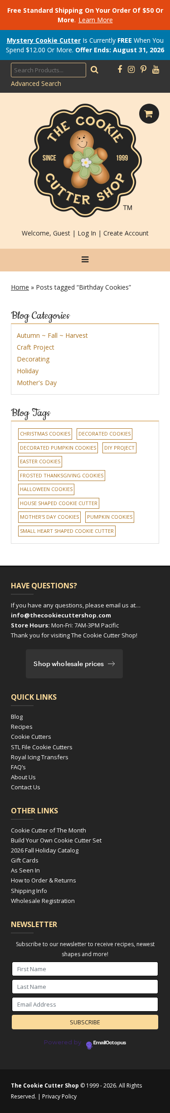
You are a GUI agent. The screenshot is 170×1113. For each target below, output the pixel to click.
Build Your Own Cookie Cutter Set (56, 840)
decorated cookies (104, 433)
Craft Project (35, 347)
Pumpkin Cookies (109, 516)
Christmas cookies (45, 433)
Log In (87, 233)
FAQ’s (18, 767)
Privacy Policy (59, 1096)
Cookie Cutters (31, 736)
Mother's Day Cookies (49, 516)
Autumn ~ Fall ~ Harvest (52, 335)
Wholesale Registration (43, 901)
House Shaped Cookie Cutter (58, 503)
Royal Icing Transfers (39, 757)
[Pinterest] (143, 69)
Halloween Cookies (46, 489)
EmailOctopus (109, 1043)
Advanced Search (36, 83)
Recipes (22, 726)
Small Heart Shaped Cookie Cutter (67, 530)
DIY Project (119, 447)
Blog (17, 716)
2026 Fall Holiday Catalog (44, 850)
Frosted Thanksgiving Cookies (61, 475)
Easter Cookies (40, 461)
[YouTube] (155, 69)
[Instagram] (131, 69)
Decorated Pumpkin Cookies (58, 447)
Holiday (28, 370)
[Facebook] (119, 69)
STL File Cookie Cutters (42, 747)
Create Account (126, 233)
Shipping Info (29, 891)
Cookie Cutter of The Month (48, 830)
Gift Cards (25, 860)
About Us (23, 777)
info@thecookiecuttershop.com (61, 615)
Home (20, 287)
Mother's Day (37, 382)
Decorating (33, 359)
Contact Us (25, 787)
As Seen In (25, 870)
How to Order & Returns (43, 880)
